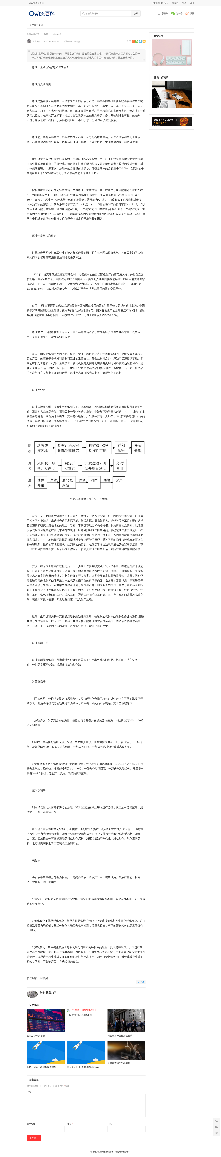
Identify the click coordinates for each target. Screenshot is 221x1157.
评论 (29, 1091)
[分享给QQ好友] (140, 41)
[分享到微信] (136, 41)
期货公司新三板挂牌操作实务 (41, 1067)
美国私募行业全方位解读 (119, 1035)
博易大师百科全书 (105, 1152)
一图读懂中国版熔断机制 (79, 1015)
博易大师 (36, 41)
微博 (192, 13)
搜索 (136, 13)
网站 (109, 1124)
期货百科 (126, 1152)
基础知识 (57, 34)
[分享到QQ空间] (144, 41)
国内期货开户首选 (36, 1035)
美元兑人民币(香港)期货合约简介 (83, 1067)
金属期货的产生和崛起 (118, 1063)
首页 (46, 34)
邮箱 (70, 1124)
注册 (192, 3)
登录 (184, 3)
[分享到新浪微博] (133, 41)
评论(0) (77, 41)
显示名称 (32, 1124)
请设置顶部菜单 (36, 3)
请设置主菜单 (36, 25)
